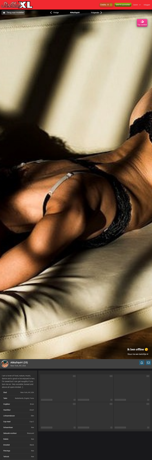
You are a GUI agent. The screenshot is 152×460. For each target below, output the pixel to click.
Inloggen (147, 5)
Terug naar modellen (15, 12)
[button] (137, 4)
